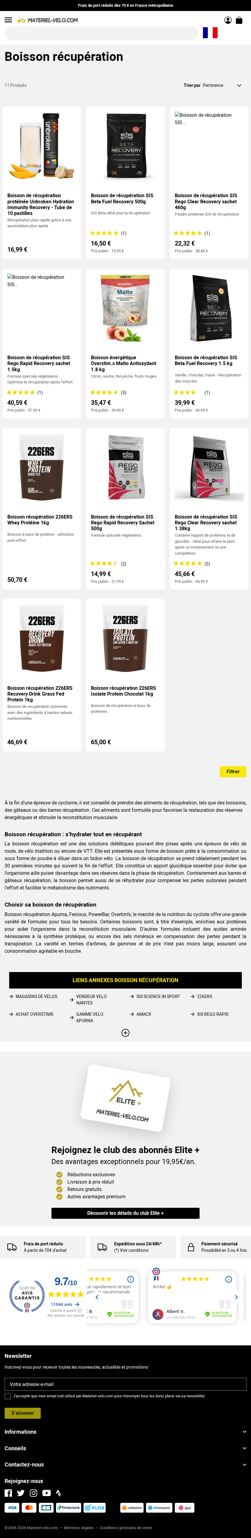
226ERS (204, 996)
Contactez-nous (24, 1464)
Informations (20, 1432)
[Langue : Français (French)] (210, 33)
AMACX (144, 1014)
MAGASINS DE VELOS (36, 996)
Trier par (192, 85)
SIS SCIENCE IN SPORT (158, 996)
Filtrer (233, 772)
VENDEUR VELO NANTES (91, 999)
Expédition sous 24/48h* (138, 1243)
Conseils (15, 1448)
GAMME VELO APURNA (89, 1017)
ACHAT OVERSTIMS (34, 1014)
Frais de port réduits (43, 1243)
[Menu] (8, 19)
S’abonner (22, 1413)
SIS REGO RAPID (213, 1014)
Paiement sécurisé (219, 1243)
